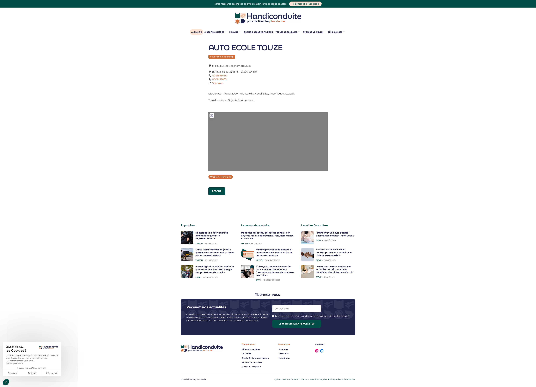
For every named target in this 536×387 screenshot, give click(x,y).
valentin (199, 243)
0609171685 (219, 79)
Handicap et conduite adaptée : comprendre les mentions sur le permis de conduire (274, 252)
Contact (305, 379)
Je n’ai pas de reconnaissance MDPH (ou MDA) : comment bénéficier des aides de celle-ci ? (334, 269)
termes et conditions (301, 316)
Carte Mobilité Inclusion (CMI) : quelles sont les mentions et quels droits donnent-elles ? (214, 252)
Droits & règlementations (258, 32)
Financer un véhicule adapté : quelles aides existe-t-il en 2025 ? (335, 234)
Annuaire (196, 32)
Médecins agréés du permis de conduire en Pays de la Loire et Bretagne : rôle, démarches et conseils (267, 235)
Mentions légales (318, 379)
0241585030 (219, 75)
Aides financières (214, 32)
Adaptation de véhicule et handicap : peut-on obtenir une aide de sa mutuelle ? (334, 252)
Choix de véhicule (313, 32)
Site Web (217, 83)
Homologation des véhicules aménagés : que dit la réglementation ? (211, 235)
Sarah (198, 277)
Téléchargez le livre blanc (305, 3)
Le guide (233, 32)
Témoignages (335, 32)
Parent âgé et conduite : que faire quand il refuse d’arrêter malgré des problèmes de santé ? (214, 269)
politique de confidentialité (334, 316)
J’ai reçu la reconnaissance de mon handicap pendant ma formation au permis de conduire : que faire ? (275, 271)
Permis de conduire (286, 32)
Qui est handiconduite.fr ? (287, 379)
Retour (217, 191)
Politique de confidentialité (341, 379)
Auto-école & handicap (222, 56)
